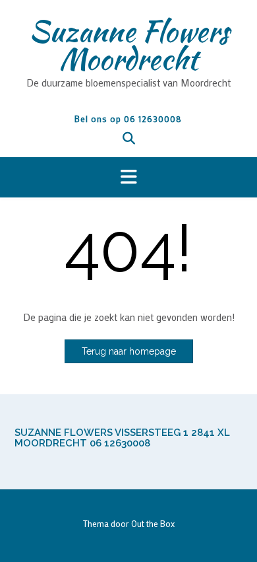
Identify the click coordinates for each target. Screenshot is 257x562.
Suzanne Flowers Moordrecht (129, 45)
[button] (128, 177)
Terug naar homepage (129, 351)
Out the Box (153, 523)
